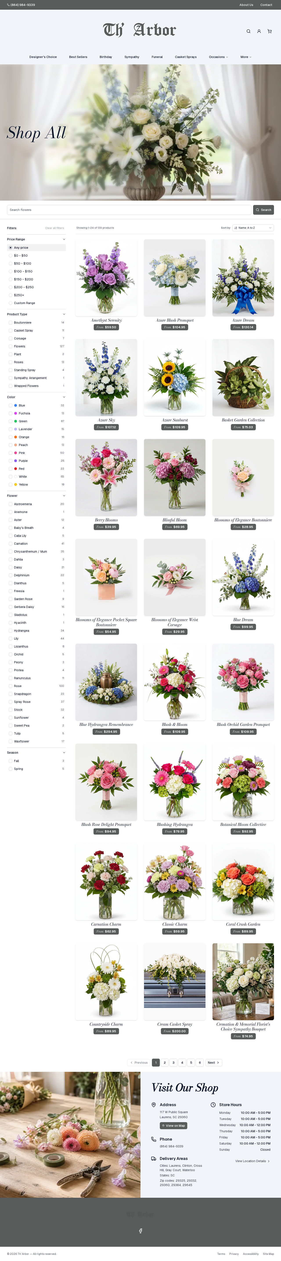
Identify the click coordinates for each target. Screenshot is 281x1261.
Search (266, 210)
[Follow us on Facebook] (140, 1231)
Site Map (268, 1254)
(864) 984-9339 (23, 5)
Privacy (234, 1254)
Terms (221, 1254)
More (244, 57)
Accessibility (251, 1254)
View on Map (175, 1126)
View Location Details (250, 1161)
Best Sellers (78, 57)
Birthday (106, 57)
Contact (266, 5)
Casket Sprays (186, 57)
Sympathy (131, 57)
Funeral (157, 57)
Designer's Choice (43, 57)
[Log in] (259, 31)
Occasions (217, 57)
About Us (246, 5)
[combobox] (253, 228)
